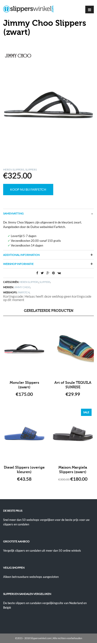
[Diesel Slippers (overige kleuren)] (24, 433)
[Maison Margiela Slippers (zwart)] (73, 433)
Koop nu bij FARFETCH (28, 189)
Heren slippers (13, 169)
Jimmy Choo (22, 287)
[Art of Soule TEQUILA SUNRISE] (73, 349)
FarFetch (24, 292)
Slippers (31, 169)
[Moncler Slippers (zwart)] (24, 349)
